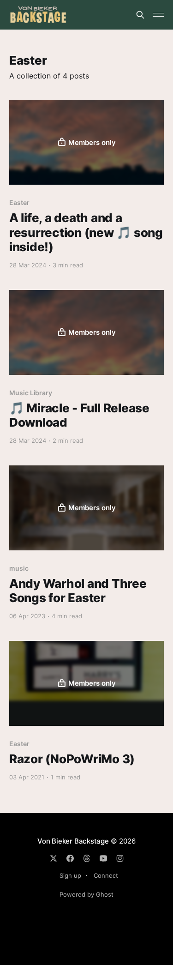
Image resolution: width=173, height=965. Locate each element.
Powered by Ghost (86, 894)
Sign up (70, 875)
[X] (53, 858)
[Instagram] (120, 858)
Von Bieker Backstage (73, 841)
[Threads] (86, 858)
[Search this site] (140, 14)
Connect (106, 875)
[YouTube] (103, 858)
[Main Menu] (158, 15)
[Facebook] (70, 858)
